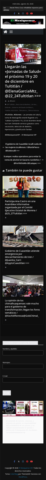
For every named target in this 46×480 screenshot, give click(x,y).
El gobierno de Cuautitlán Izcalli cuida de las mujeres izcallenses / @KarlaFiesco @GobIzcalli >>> (23, 147)
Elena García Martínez (23, 105)
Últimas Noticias (33, 111)
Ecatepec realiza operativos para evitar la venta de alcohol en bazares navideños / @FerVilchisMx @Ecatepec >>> (22, 160)
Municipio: (6, 362)
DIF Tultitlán (11, 105)
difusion (12, 101)
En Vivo (34, 105)
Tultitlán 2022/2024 (11, 111)
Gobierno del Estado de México (22, 107)
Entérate (7, 107)
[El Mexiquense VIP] (5, 32)
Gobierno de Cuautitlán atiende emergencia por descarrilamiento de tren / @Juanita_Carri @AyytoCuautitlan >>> (22, 257)
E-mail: (5, 376)
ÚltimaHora (23, 111)
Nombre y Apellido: (10, 349)
